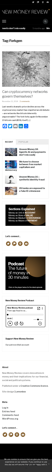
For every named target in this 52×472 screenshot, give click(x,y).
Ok (26, 468)
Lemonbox (20, 391)
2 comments (25, 101)
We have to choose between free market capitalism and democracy (23, 165)
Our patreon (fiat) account (17, 345)
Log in (5, 407)
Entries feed (8, 411)
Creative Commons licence (34, 386)
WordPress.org (10, 418)
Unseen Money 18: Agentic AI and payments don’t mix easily (32, 152)
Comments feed (10, 415)
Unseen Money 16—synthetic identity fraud (32, 178)
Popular (23, 142)
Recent (9, 142)
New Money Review (26, 450)
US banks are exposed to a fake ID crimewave (32, 189)
